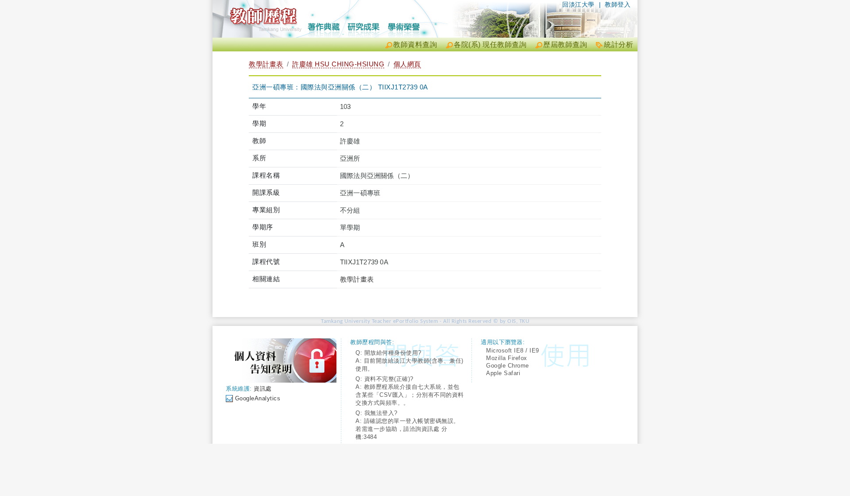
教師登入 (617, 4)
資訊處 (263, 388)
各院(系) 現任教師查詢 (490, 44)
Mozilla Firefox (506, 358)
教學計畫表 (266, 64)
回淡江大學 (578, 4)
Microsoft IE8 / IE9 (512, 350)
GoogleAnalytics (258, 398)
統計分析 (618, 44)
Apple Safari (503, 373)
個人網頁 (407, 64)
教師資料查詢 (415, 44)
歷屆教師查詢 (565, 44)
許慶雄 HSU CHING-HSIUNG (338, 64)
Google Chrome (507, 365)
